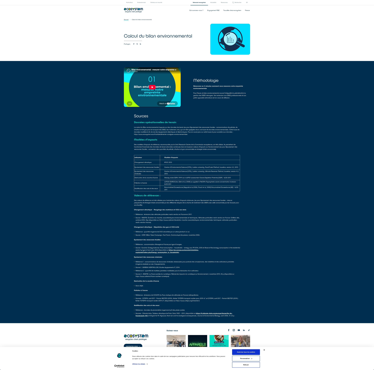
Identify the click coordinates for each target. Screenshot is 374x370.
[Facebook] (229, 330)
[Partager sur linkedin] (140, 43)
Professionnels (141, 2)
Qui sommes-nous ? (196, 10)
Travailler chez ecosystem (232, 10)
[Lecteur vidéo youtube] (152, 87)
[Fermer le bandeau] (264, 350)
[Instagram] (234, 330)
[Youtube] (239, 330)
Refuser (246, 365)
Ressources (224, 2)
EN (247, 2)
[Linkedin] (244, 330)
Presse (247, 10)
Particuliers (129, 2)
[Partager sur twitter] (137, 43)
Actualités (213, 2)
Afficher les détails (138, 364)
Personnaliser (245, 358)
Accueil (126, 19)
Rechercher (238, 2)
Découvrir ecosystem (199, 2)
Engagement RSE (213, 10)
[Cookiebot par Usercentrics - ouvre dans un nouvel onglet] (119, 366)
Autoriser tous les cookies (246, 352)
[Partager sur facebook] (133, 43)
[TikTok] (249, 330)
